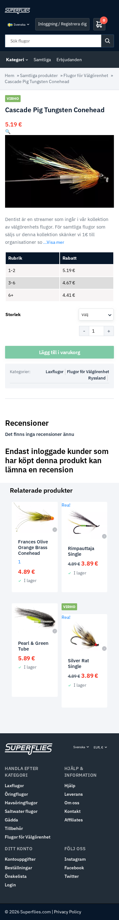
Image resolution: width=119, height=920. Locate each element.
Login (10, 885)
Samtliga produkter (39, 75)
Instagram (75, 859)
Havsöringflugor (21, 803)
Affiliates (73, 820)
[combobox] (96, 314)
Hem (9, 75)
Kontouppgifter (20, 859)
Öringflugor (16, 794)
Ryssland (97, 378)
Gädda (11, 820)
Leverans (73, 794)
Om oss (71, 803)
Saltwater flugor (21, 811)
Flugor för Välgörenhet (85, 75)
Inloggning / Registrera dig (62, 24)
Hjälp (69, 785)
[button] (7, 131)
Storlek (13, 314)
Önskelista (16, 876)
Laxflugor (54, 371)
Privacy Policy (67, 912)
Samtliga (42, 59)
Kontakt (72, 811)
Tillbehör (14, 828)
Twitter (71, 876)
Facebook (74, 868)
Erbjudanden (69, 59)
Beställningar (18, 868)
